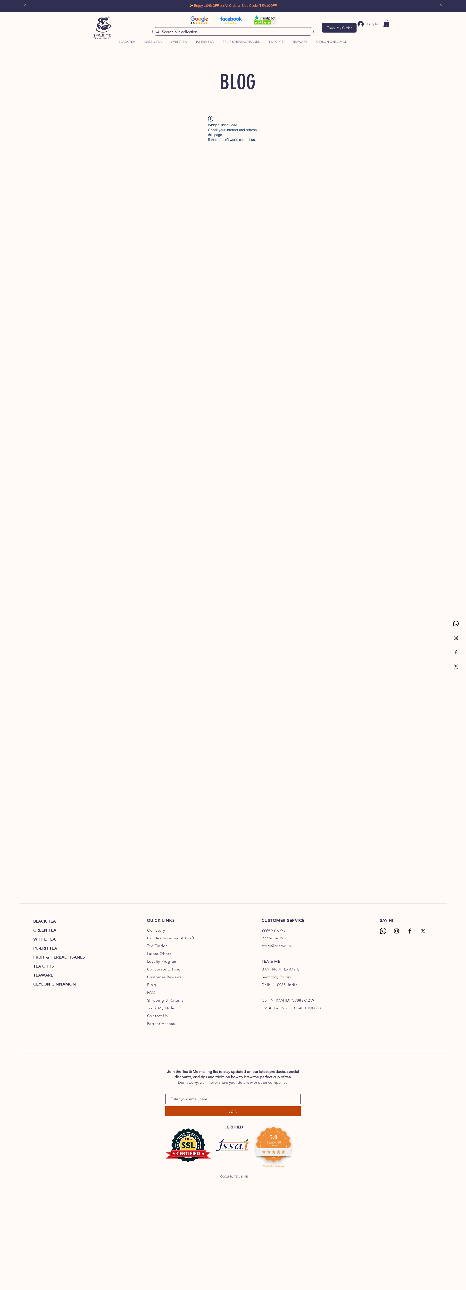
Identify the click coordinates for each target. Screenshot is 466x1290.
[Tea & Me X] (456, 666)
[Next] (441, 6)
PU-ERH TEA (45, 948)
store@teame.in (276, 946)
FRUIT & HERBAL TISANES (59, 957)
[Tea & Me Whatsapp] (383, 931)
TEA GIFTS (43, 966)
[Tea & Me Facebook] (456, 652)
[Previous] (25, 6)
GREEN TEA (44, 930)
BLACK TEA (44, 921)
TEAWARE (43, 975)
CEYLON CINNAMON (54, 984)
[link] (386, 23)
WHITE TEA (44, 939)
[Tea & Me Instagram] (456, 638)
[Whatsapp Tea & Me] (456, 623)
